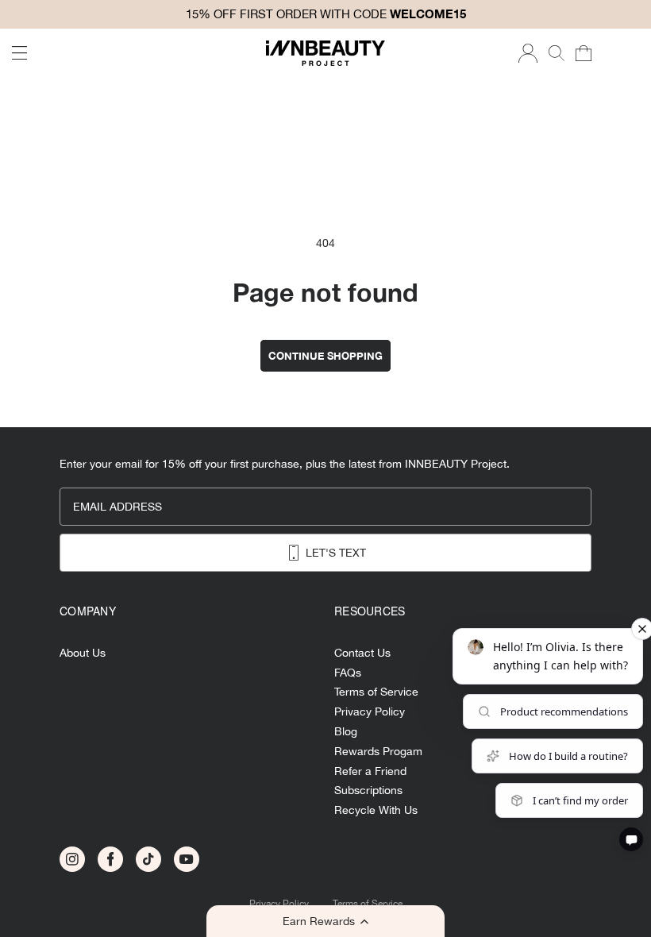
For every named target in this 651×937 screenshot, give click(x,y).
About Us (83, 652)
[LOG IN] (527, 53)
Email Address (117, 506)
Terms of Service (368, 904)
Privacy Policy (279, 904)
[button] (325, 921)
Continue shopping (325, 355)
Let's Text (336, 552)
